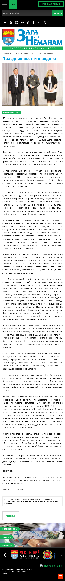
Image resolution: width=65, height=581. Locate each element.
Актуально (6, 54)
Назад (10, 516)
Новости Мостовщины (25, 54)
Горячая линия (51, 4)
